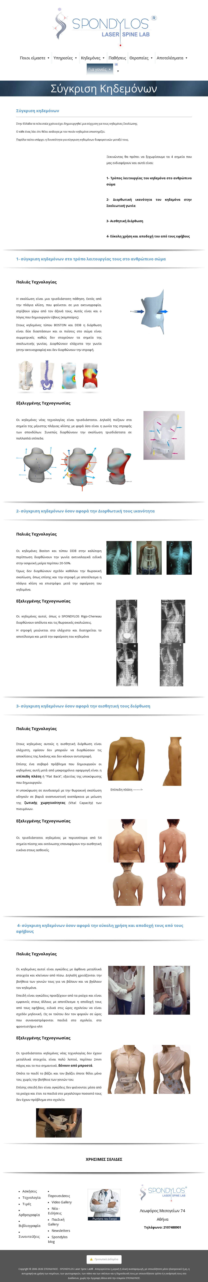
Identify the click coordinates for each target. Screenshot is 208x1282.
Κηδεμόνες (90, 57)
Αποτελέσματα (170, 57)
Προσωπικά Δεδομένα (106, 1259)
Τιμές (26, 1204)
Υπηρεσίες (63, 57)
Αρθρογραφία (29, 1215)
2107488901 (172, 1227)
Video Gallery (62, 1202)
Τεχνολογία (31, 1197)
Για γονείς (97, 69)
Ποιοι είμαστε (32, 57)
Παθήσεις (117, 57)
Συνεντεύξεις (29, 1236)
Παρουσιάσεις (59, 1196)
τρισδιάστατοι (86, 420)
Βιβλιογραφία (29, 1225)
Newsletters (61, 1230)
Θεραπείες (139, 57)
